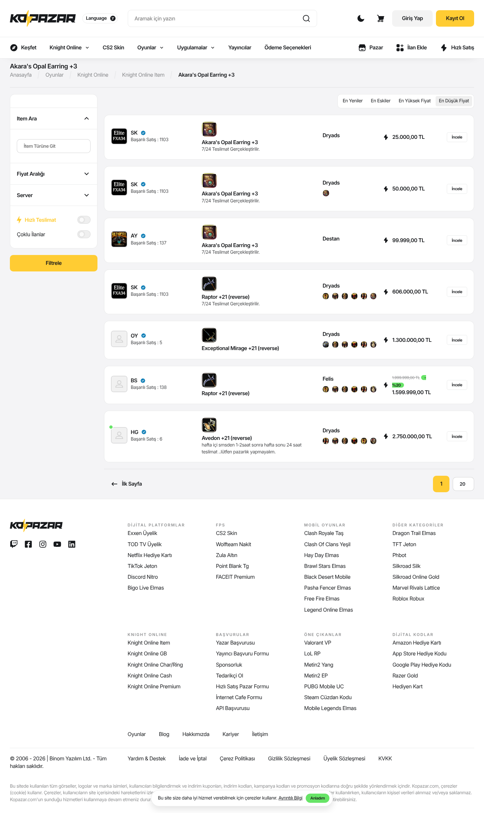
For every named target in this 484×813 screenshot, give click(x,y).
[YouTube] (57, 544)
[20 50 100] (463, 484)
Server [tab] (25, 195)
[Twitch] (14, 544)
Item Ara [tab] (27, 118)
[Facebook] (28, 544)
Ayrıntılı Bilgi (291, 798)
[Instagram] (43, 544)
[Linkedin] (72, 544)
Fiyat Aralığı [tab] (30, 173)
